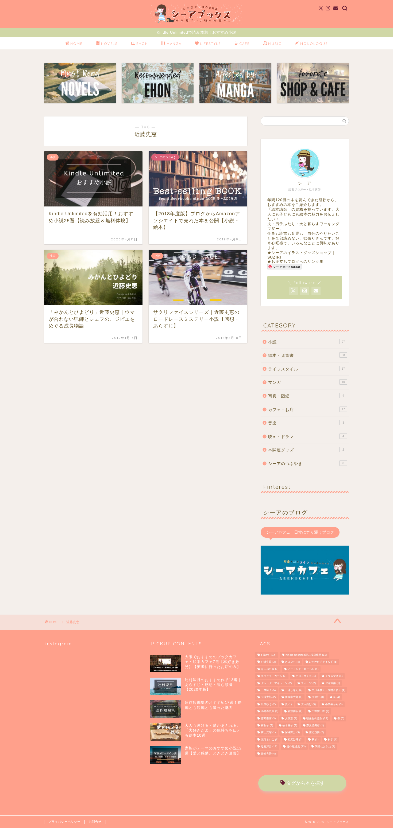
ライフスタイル (306, 369)
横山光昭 (268, 732)
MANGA (174, 43)
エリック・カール (273, 676)
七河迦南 (332, 683)
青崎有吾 (268, 753)
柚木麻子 (289, 725)
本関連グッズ (306, 450)
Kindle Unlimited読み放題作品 (306, 654)
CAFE (244, 43)
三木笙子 (268, 690)
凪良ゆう (268, 704)
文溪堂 (291, 718)
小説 (306, 342)
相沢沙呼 (295, 739)
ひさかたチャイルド (323, 662)
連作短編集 (296, 746)
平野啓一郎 (320, 711)
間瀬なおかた (325, 746)
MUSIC (275, 43)
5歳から (268, 654)
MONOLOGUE (314, 43)
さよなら (292, 662)
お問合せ (95, 821)
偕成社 (318, 697)
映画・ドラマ (306, 436)
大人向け (308, 704)
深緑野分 (292, 732)
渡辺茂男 (316, 732)
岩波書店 (295, 711)
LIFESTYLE (210, 43)
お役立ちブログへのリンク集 (297, 262)
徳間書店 (268, 718)
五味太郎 (268, 697)
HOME (76, 43)
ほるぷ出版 (269, 668)
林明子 (267, 725)
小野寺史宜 (269, 711)
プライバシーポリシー (64, 821)
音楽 (306, 423)
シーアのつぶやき (306, 463)
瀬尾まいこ (269, 739)
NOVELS (109, 43)
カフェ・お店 (306, 409)
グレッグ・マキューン (276, 683)
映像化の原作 (317, 718)
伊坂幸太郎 (293, 697)
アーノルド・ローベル (303, 668)
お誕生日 (268, 662)
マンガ (306, 382)
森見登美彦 (315, 725)
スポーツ (308, 683)
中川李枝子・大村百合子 (328, 690)
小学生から (333, 704)
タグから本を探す (305, 783)
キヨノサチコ (306, 676)
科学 (332, 739)
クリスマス (333, 676)
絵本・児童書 (306, 355)
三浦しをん (293, 690)
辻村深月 (269, 746)
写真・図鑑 (306, 396)
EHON (142, 43)
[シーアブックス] (196, 23)
